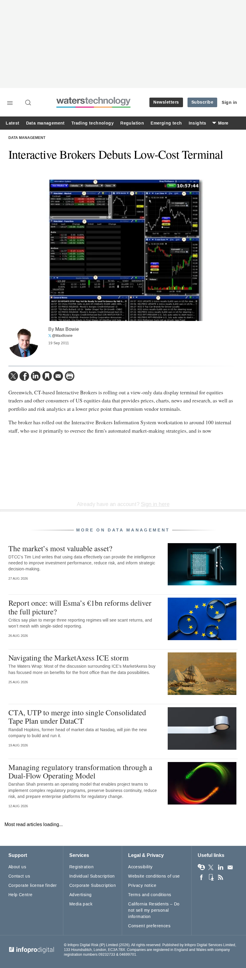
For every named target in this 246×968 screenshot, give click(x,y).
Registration (81, 867)
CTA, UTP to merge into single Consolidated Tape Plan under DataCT (77, 716)
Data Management (26, 138)
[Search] (28, 103)
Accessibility (140, 867)
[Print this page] (69, 376)
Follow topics (201, 867)
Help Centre (20, 895)
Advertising (80, 895)
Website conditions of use (154, 876)
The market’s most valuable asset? (60, 548)
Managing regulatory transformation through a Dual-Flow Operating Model (80, 771)
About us (17, 867)
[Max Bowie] (23, 342)
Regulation (132, 123)
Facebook (201, 877)
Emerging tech (166, 123)
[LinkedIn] (35, 376)
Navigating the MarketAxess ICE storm (68, 657)
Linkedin (220, 867)
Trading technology (92, 123)
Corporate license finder (32, 885)
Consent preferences (149, 926)
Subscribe (202, 102)
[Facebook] (24, 376)
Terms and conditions (149, 895)
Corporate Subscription (92, 885)
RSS (220, 877)
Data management (45, 123)
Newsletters (166, 102)
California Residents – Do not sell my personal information (154, 910)
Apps (210, 877)
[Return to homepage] (93, 107)
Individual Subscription (92, 876)
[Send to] (58, 376)
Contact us (19, 876)
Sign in (229, 102)
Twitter (210, 867)
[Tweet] (13, 376)
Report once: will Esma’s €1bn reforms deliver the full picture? (80, 607)
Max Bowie (67, 329)
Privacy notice (142, 885)
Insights (197, 123)
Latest (12, 123)
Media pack (80, 904)
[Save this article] (47, 376)
